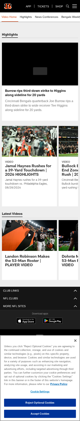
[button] (40, 73)
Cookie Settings (40, 391)
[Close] (75, 340)
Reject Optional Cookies (39, 402)
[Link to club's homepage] (7, 5)
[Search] (67, 6)
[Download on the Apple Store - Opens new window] (26, 321)
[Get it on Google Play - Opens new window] (53, 322)
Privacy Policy (25, 384)
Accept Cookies (40, 413)
